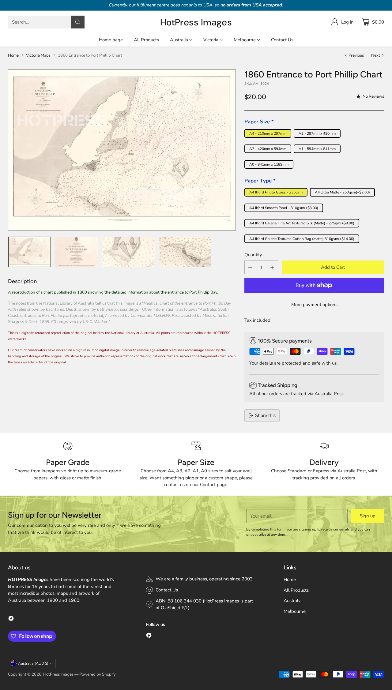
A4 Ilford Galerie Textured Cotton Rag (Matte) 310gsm (301, 238)
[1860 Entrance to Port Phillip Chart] (122, 150)
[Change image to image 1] (29, 252)
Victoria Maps (38, 55)
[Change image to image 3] (128, 252)
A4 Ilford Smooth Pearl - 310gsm (283, 207)
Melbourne (295, 611)
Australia (293, 601)
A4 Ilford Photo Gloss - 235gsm (276, 192)
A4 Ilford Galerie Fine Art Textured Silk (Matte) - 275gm (301, 223)
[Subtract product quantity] (250, 267)
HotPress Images (58, 674)
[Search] (78, 22)
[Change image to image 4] (185, 252)
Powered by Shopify (97, 674)
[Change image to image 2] (76, 252)
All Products (296, 590)
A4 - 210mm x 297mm (267, 133)
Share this (265, 415)
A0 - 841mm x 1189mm (268, 164)
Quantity (253, 255)
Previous (356, 55)
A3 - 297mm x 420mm (317, 133)
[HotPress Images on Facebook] (11, 619)
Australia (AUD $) (33, 663)
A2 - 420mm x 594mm (267, 148)
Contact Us (167, 590)
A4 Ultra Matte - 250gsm (342, 192)
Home (13, 55)
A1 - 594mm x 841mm (317, 148)
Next (375, 55)
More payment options (314, 305)
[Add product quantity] (272, 267)
